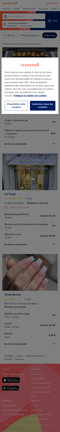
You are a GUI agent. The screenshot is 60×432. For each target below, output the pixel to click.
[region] (30, 85)
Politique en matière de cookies (30, 95)
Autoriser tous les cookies (42, 105)
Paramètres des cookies (16, 105)
